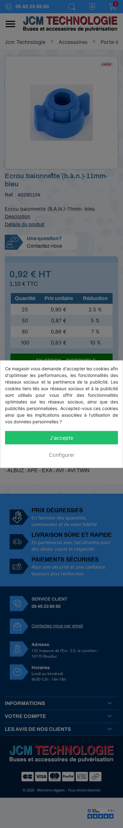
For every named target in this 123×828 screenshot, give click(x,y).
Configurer (61, 454)
